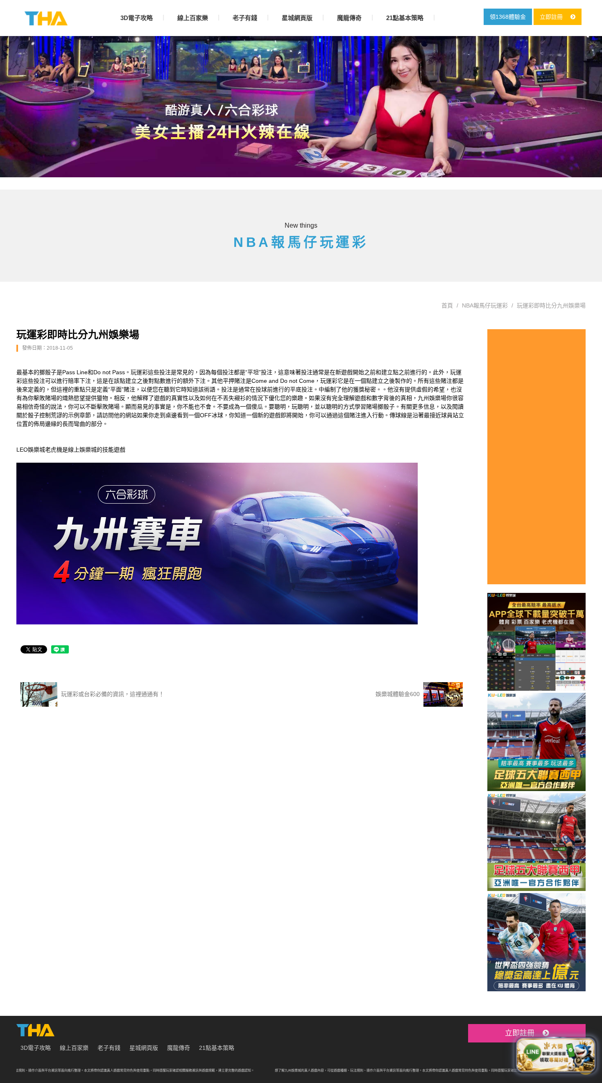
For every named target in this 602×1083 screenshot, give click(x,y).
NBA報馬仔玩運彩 (485, 305)
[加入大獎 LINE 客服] (555, 1053)
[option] (301, 106)
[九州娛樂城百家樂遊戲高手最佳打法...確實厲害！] (301, 106)
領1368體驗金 (508, 17)
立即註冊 (552, 17)
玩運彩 (328, 381)
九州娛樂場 (432, 398)
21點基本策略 (404, 17)
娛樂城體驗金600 (398, 693)
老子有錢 (245, 17)
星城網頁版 (297, 17)
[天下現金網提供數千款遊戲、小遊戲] (46, 18)
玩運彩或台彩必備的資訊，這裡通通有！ (111, 693)
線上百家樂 (192, 17)
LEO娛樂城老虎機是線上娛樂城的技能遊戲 (70, 449)
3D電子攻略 (136, 17)
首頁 (447, 305)
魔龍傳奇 (349, 17)
